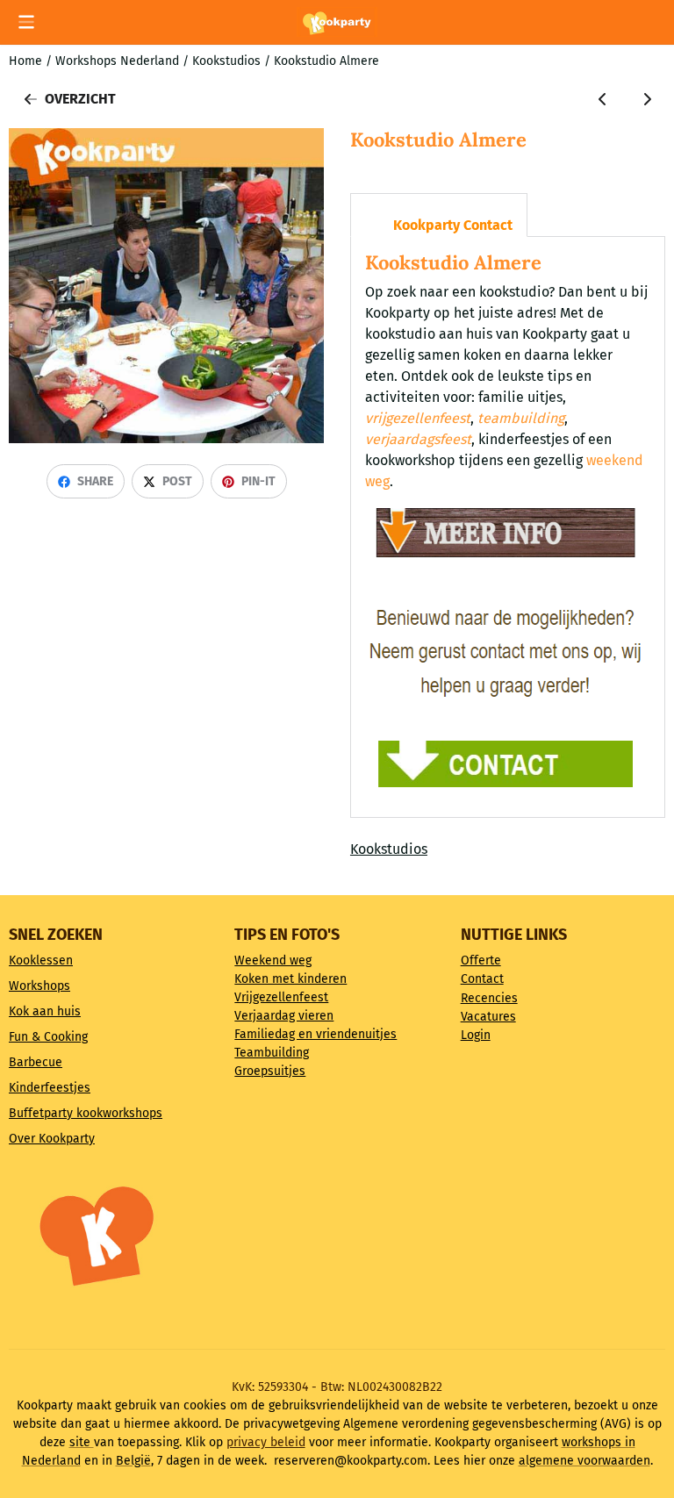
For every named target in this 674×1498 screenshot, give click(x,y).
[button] (26, 22)
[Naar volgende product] (646, 99)
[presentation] (365, 204)
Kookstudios (388, 849)
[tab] (438, 215)
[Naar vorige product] (602, 99)
